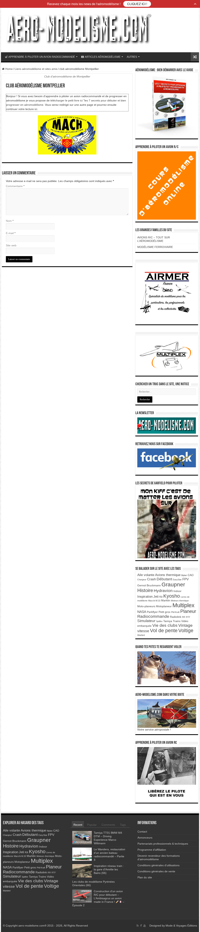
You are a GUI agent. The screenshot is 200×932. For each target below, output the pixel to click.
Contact (142, 831)
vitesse (143, 631)
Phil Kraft (175, 612)
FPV (185, 579)
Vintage (185, 625)
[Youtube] (144, 925)
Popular (92, 824)
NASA (141, 612)
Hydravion (163, 590)
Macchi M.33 (154, 600)
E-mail (10, 233)
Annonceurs (145, 837)
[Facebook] (141, 925)
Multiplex (183, 605)
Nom (9, 220)
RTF (188, 617)
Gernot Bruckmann (149, 585)
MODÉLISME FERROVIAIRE (155, 247)
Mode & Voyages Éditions (181, 925)
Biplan (184, 575)
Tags (123, 824)
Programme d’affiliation (152, 849)
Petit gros (164, 611)
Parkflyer (152, 611)
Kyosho (171, 596)
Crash (151, 579)
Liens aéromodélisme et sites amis (36, 68)
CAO (191, 575)
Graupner (173, 584)
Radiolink (175, 616)
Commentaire (15, 186)
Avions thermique (167, 575)
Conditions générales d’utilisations (158, 865)
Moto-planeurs (146, 606)
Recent (77, 824)
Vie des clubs (165, 625)
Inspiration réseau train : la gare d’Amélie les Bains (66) (109, 869)
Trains (176, 621)
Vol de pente (164, 630)
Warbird (141, 635)
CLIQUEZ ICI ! (137, 4)
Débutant (164, 579)
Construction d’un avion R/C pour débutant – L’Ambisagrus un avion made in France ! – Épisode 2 (98, 898)
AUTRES (132, 56)
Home (8, 68)
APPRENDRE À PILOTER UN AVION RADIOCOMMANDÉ (41, 56)
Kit (160, 596)
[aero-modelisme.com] (78, 29)
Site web (11, 245)
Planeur (188, 611)
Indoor (177, 591)
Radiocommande (153, 616)
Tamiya (167, 621)
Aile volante (145, 575)
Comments (108, 824)
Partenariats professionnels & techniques (163, 843)
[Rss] (137, 925)
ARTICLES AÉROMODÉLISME (103, 56)
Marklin (165, 600)
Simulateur (146, 621)
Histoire (145, 590)
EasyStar (177, 579)
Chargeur (141, 579)
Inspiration (145, 596)
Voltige (185, 630)
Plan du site (145, 877)
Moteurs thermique (180, 600)
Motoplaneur (164, 606)
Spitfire (159, 621)
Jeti (156, 596)
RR (183, 617)
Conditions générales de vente (156, 871)
